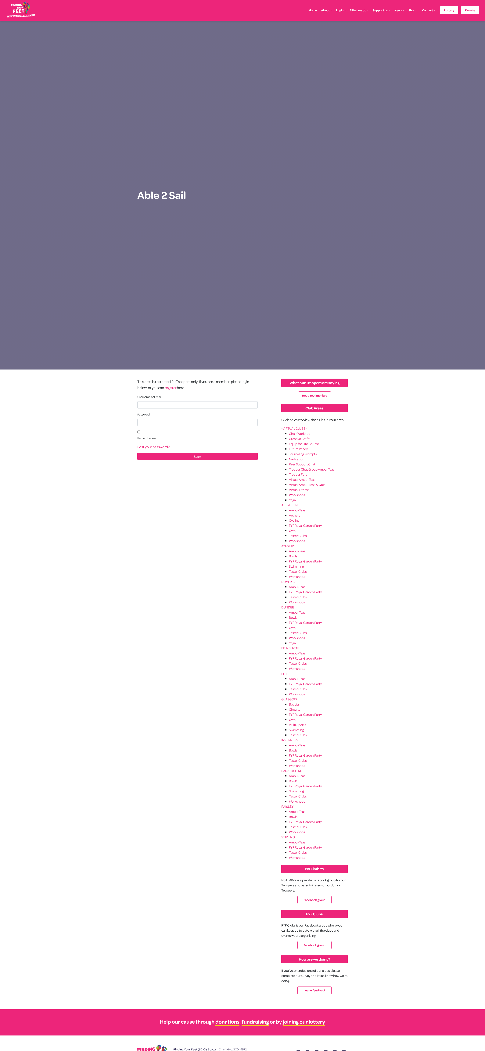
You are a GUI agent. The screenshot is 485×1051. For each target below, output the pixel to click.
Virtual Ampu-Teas (302, 479)
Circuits (294, 709)
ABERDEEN (289, 505)
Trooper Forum (299, 474)
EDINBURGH (290, 648)
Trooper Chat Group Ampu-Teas (311, 469)
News (398, 10)
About (325, 10)
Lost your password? (153, 446)
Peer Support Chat (302, 464)
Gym (292, 530)
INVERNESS (289, 740)
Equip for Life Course (304, 443)
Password (143, 414)
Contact (427, 10)
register (170, 387)
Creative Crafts (299, 438)
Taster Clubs (298, 535)
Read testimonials (314, 395)
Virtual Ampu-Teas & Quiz (307, 484)
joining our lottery (304, 1021)
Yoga (292, 500)
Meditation (296, 459)
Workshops (297, 494)
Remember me (146, 438)
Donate (470, 10)
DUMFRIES (288, 581)
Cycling (294, 520)
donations (227, 1021)
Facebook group (314, 900)
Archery (294, 515)
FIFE (284, 673)
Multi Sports (297, 724)
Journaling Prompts (303, 454)
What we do (358, 10)
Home (313, 10)
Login (339, 10)
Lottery (449, 10)
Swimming (296, 566)
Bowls (293, 556)
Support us (380, 10)
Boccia (294, 704)
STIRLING (288, 837)
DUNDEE (287, 607)
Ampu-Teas (297, 510)
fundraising (255, 1021)
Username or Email (149, 397)
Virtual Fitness (299, 489)
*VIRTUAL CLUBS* (294, 428)
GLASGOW (289, 699)
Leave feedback (314, 990)
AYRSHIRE (288, 546)
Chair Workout (299, 433)
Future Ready (298, 449)
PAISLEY (287, 806)
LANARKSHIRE (291, 770)
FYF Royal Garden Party (305, 525)
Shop (411, 10)
